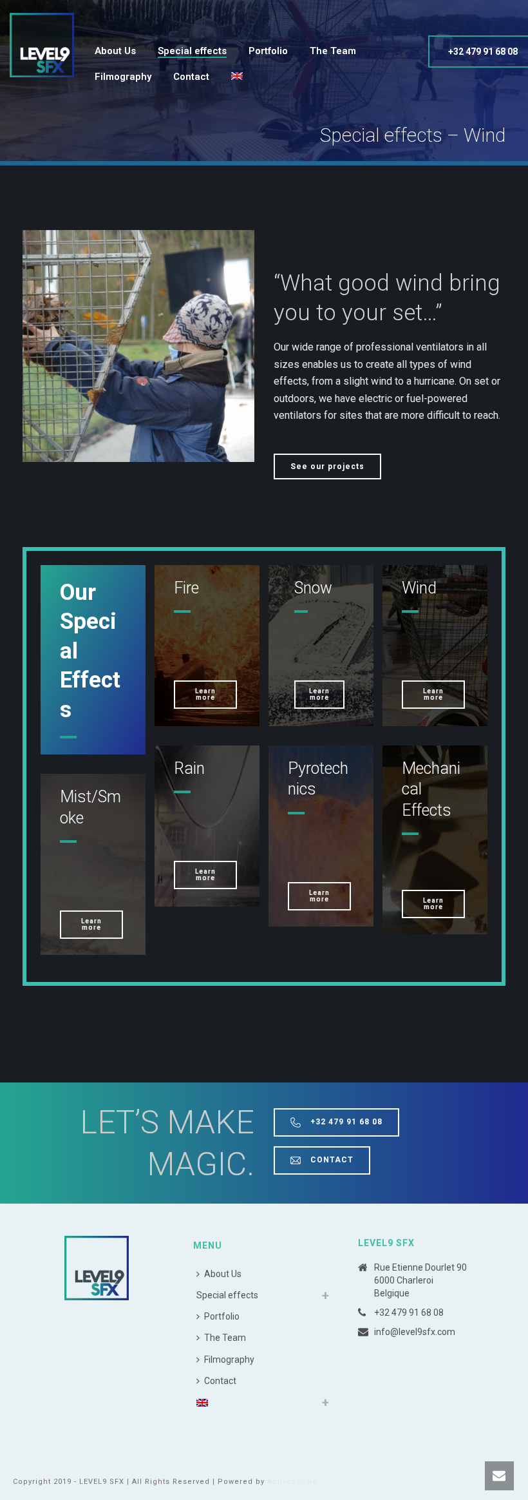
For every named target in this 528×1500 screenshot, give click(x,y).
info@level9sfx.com (414, 1332)
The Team (333, 51)
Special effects (192, 51)
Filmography (123, 76)
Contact (191, 76)
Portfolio (268, 51)
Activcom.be (292, 1481)
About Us (115, 51)
